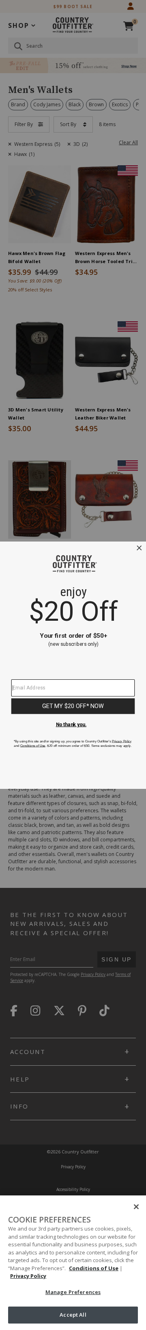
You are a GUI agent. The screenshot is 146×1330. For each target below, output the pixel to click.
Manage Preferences (73, 1292)
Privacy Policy (28, 1275)
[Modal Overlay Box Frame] (73, 665)
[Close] (136, 1207)
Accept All (73, 1314)
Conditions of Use (93, 1268)
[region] (73, 1262)
